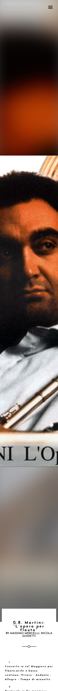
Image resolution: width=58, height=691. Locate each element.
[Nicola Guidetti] (18, 8)
